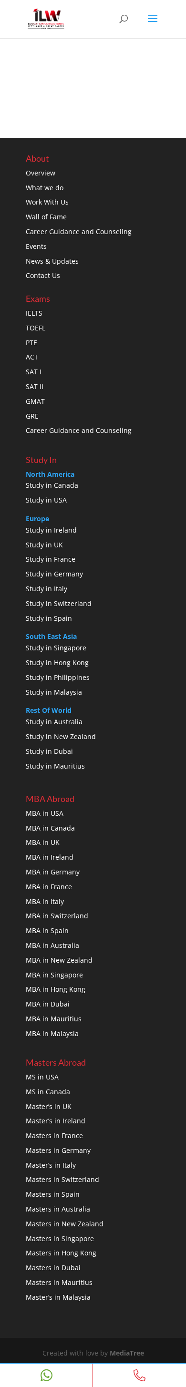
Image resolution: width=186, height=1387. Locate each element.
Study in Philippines (58, 677)
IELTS (34, 313)
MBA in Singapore (54, 974)
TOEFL (35, 327)
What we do (44, 187)
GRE (32, 416)
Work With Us (47, 201)
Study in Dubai (49, 751)
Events (36, 246)
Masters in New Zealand (64, 1223)
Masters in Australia (58, 1208)
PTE (31, 342)
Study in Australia (54, 721)
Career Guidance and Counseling (79, 231)
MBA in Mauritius (54, 1018)
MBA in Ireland (49, 857)
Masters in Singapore (60, 1238)
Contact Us (43, 275)
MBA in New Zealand (59, 960)
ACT (32, 356)
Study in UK (44, 544)
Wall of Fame (46, 216)
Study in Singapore (56, 647)
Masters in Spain (53, 1194)
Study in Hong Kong (57, 662)
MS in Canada (48, 1091)
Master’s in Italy (51, 1165)
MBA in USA (44, 813)
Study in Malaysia (54, 692)
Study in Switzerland (59, 603)
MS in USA (42, 1076)
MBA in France (49, 886)
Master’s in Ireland (55, 1120)
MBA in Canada (50, 827)
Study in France (50, 559)
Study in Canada (52, 485)
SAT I (33, 371)
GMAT (35, 401)
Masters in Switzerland (62, 1179)
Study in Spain (49, 618)
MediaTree (127, 1352)
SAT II (34, 386)
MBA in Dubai (48, 1003)
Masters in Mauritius (59, 1282)
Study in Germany (54, 573)
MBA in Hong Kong (55, 989)
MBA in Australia (52, 945)
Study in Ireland (51, 529)
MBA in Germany (53, 871)
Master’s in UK (49, 1106)
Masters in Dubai (53, 1267)
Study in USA (46, 499)
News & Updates (52, 261)
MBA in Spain (47, 930)
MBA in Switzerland (57, 915)
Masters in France (54, 1135)
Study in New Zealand (61, 736)
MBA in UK (43, 842)
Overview (40, 172)
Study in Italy (46, 588)
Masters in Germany (58, 1150)
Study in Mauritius (55, 766)
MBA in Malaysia (52, 1033)
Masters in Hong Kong (61, 1252)
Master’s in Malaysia (58, 1297)
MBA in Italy (45, 901)
